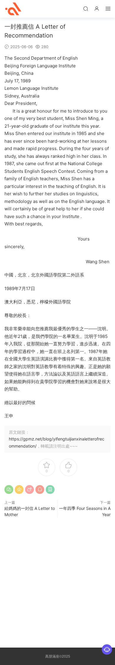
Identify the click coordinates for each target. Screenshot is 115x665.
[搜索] (85, 8)
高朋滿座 (13, 9)
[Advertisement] (57, 581)
